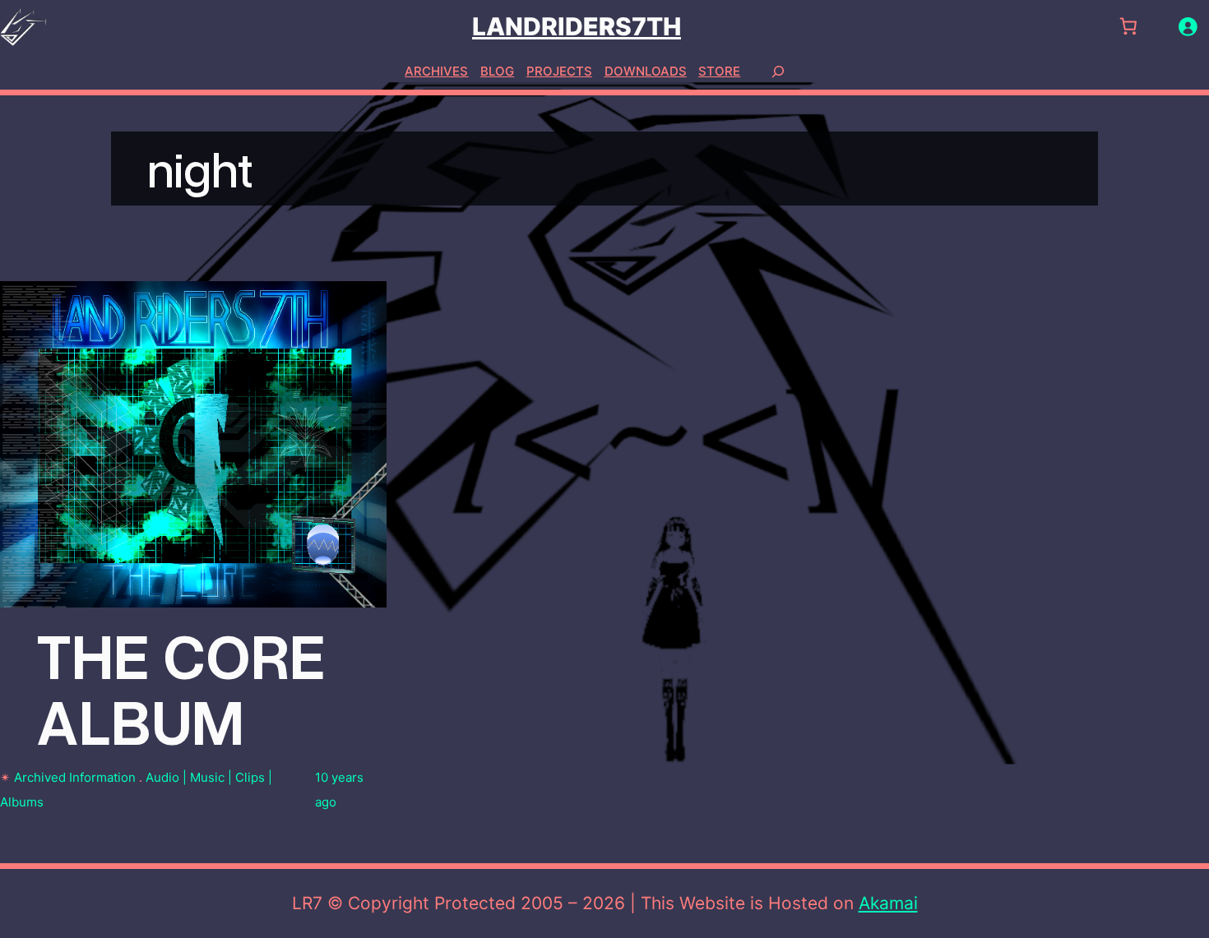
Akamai (888, 903)
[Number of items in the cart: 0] (1128, 27)
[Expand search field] (778, 71)
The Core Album (181, 686)
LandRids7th (576, 26)
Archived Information (75, 777)
